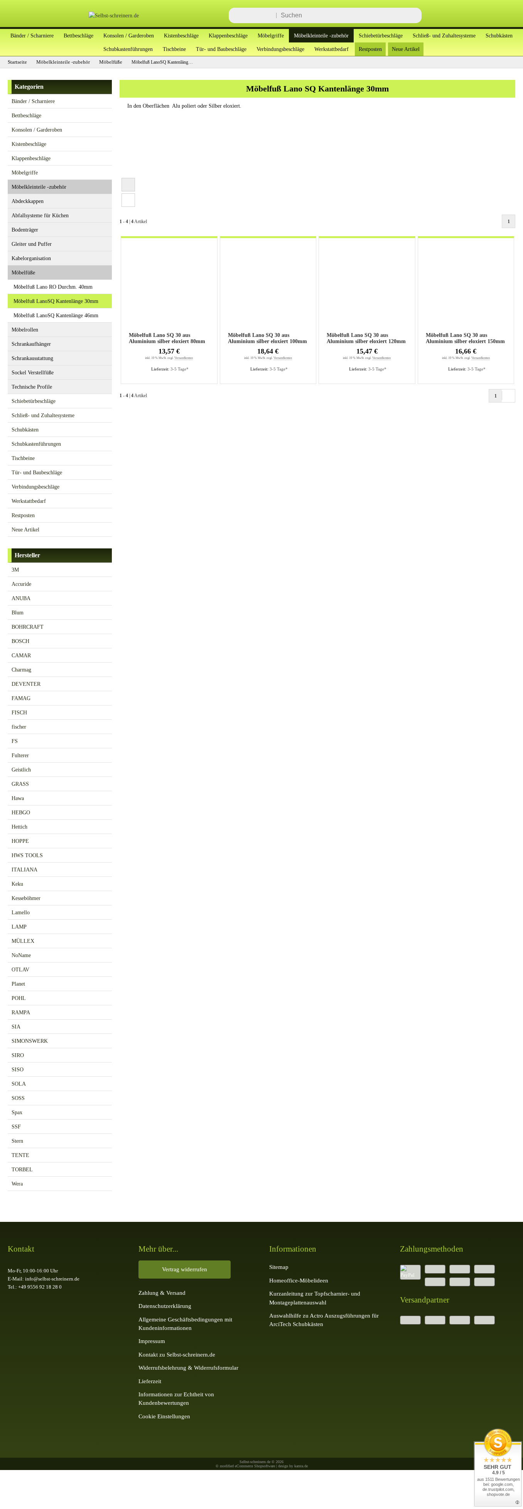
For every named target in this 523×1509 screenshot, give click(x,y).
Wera (17, 1184)
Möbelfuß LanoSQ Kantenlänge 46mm (55, 315)
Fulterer (20, 755)
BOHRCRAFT (28, 627)
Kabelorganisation (31, 258)
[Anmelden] (457, 15)
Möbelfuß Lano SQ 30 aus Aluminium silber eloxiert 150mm (465, 338)
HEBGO (21, 812)
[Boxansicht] (128, 184)
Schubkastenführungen (128, 49)
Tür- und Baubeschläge (221, 49)
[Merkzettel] (480, 15)
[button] (105, 101)
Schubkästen (499, 35)
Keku (17, 884)
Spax (17, 1112)
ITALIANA (24, 869)
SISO (18, 1069)
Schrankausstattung (32, 358)
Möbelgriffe (271, 35)
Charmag (21, 670)
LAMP (19, 927)
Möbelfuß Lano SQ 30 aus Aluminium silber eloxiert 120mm (366, 338)
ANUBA (21, 598)
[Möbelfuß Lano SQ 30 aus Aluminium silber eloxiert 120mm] (367, 286)
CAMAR (21, 655)
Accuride (21, 584)
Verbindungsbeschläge (280, 49)
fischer (19, 727)
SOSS (18, 1098)
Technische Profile (32, 387)
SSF (16, 1126)
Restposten (370, 49)
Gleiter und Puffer (32, 244)
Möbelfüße (23, 272)
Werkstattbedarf (331, 49)
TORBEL (22, 1169)
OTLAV (20, 969)
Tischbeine (174, 49)
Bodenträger (25, 230)
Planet (18, 984)
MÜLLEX (23, 941)
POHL (19, 998)
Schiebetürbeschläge (381, 35)
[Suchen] (413, 15)
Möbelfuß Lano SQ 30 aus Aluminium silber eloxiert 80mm (167, 338)
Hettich (19, 827)
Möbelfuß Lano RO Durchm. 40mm (53, 287)
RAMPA (21, 1012)
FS (15, 741)
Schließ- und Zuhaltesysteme (444, 35)
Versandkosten (183, 358)
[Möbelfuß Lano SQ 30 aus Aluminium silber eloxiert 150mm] (466, 286)
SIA (16, 1026)
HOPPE (20, 841)
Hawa (18, 798)
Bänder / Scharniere (32, 35)
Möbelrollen (25, 329)
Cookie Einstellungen (164, 1416)
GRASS (20, 784)
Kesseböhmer (26, 898)
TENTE (20, 1155)
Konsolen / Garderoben (128, 35)
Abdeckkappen (28, 201)
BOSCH (20, 641)
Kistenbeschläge (181, 35)
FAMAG (21, 698)
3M (15, 570)
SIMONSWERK (30, 1041)
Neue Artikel (406, 49)
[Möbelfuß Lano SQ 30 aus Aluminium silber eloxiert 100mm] (268, 286)
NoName (21, 955)
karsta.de (301, 1466)
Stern (17, 1141)
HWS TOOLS (27, 855)
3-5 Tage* (179, 369)
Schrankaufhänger (31, 344)
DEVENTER (26, 684)
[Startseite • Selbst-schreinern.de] (104, 15)
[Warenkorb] (503, 15)
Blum (18, 612)
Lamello (21, 912)
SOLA (19, 1084)
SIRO (18, 1055)
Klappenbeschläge (228, 35)
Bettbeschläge (78, 35)
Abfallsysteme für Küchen (40, 215)
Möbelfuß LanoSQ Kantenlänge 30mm (55, 301)
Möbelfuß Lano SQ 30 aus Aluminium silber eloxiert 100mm (267, 338)
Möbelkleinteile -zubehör (321, 35)
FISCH (19, 712)
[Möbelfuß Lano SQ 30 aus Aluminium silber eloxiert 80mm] (169, 286)
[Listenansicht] (128, 200)
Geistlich (21, 769)
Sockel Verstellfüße (33, 372)
